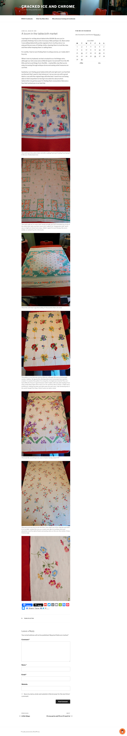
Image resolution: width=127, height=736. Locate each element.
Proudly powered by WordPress (30, 731)
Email (23, 674)
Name (24, 665)
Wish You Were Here (42, 19)
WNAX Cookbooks (27, 19)
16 (82, 53)
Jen (35, 31)
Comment (25, 639)
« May (81, 63)
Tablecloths (29, 618)
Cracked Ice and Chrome (48, 6)
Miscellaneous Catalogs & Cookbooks (63, 19)
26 (95, 56)
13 (99, 50)
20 (100, 53)
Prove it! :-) (97, 34)
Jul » (99, 63)
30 (82, 59)
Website (24, 684)
